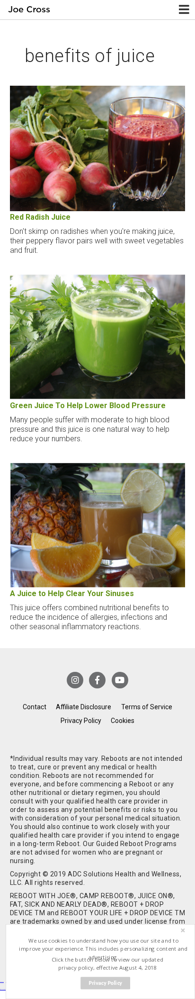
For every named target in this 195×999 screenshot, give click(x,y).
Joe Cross (29, 9)
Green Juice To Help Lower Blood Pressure (88, 405)
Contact (34, 707)
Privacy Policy (81, 720)
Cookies (122, 720)
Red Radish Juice (40, 217)
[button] (103, 949)
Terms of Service (146, 707)
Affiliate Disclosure (83, 707)
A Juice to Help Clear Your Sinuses (72, 593)
